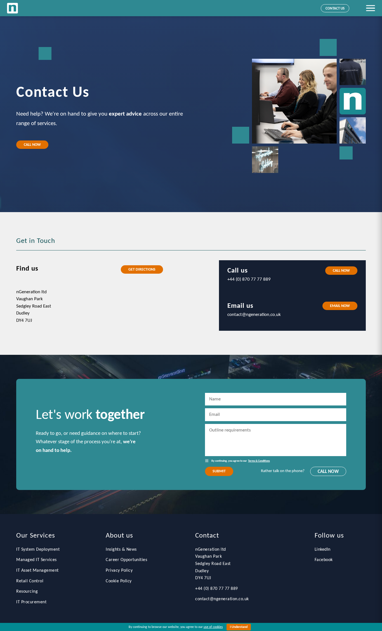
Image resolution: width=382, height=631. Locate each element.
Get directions (141, 270)
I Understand (238, 627)
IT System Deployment (38, 549)
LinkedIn (323, 549)
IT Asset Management (37, 570)
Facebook (324, 560)
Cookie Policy (119, 581)
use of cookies (213, 627)
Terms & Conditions (259, 461)
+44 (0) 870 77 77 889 (216, 589)
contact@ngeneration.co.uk (222, 599)
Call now (32, 145)
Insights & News (121, 549)
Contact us (335, 8)
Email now (340, 306)
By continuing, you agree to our (240, 461)
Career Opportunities (126, 560)
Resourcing (27, 591)
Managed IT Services (36, 560)
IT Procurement (31, 602)
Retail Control (29, 581)
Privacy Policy (119, 570)
